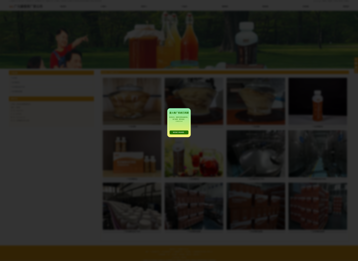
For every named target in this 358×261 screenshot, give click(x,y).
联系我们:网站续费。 (179, 132)
